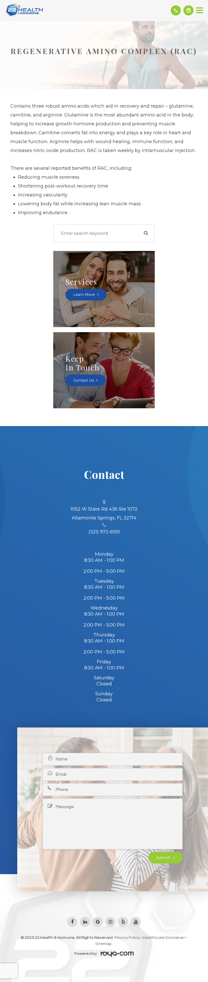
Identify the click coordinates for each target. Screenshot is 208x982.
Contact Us (83, 380)
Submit (163, 857)
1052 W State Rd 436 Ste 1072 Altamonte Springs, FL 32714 (104, 513)
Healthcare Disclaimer (164, 938)
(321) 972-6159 (104, 532)
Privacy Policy (127, 938)
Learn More (84, 294)
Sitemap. (103, 944)
